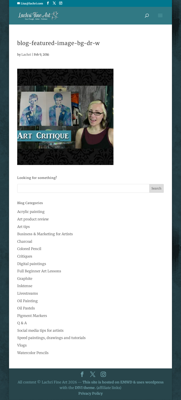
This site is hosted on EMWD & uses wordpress (123, 382)
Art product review (33, 219)
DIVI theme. (85, 387)
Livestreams (27, 293)
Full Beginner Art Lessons (39, 271)
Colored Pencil (29, 248)
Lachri (26, 55)
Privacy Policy (90, 393)
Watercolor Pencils (33, 353)
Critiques (24, 256)
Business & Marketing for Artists (45, 234)
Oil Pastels (26, 308)
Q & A (22, 323)
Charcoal (24, 241)
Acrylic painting (31, 211)
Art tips (23, 226)
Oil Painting (27, 301)
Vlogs (22, 345)
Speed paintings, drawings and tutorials (51, 338)
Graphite (24, 278)
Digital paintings (31, 264)
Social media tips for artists (40, 330)
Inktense (24, 286)
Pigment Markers (32, 315)
